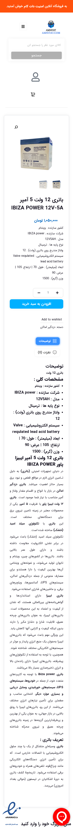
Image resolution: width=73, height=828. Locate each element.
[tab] (48, 341)
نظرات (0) (44, 352)
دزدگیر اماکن (47, 327)
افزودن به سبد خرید (36, 304)
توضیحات (45, 341)
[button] (16, 127)
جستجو (36, 55)
